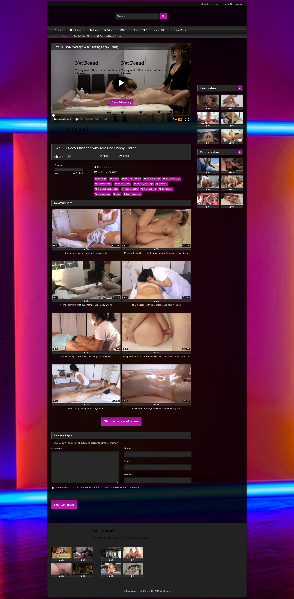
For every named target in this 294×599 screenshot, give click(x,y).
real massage (104, 194)
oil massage (167, 189)
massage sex (150, 189)
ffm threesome (124, 184)
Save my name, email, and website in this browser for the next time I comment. (97, 487)
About (105, 156)
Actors (110, 30)
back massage (153, 178)
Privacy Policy (179, 30)
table (118, 194)
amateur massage (133, 178)
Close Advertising (121, 102)
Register (238, 4)
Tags (95, 30)
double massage (173, 178)
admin (107, 167)
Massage (66, 36)
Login (226, 4)
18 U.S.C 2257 (139, 30)
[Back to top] (284, 590)
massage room (131, 189)
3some (116, 178)
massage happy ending (108, 189)
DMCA (123, 30)
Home (60, 30)
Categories (78, 30)
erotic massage (104, 184)
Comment (56, 448)
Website (128, 474)
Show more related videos (121, 421)
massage (163, 184)
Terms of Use (159, 30)
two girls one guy (133, 194)
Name (128, 448)
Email (128, 461)
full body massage (145, 184)
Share (126, 156)
